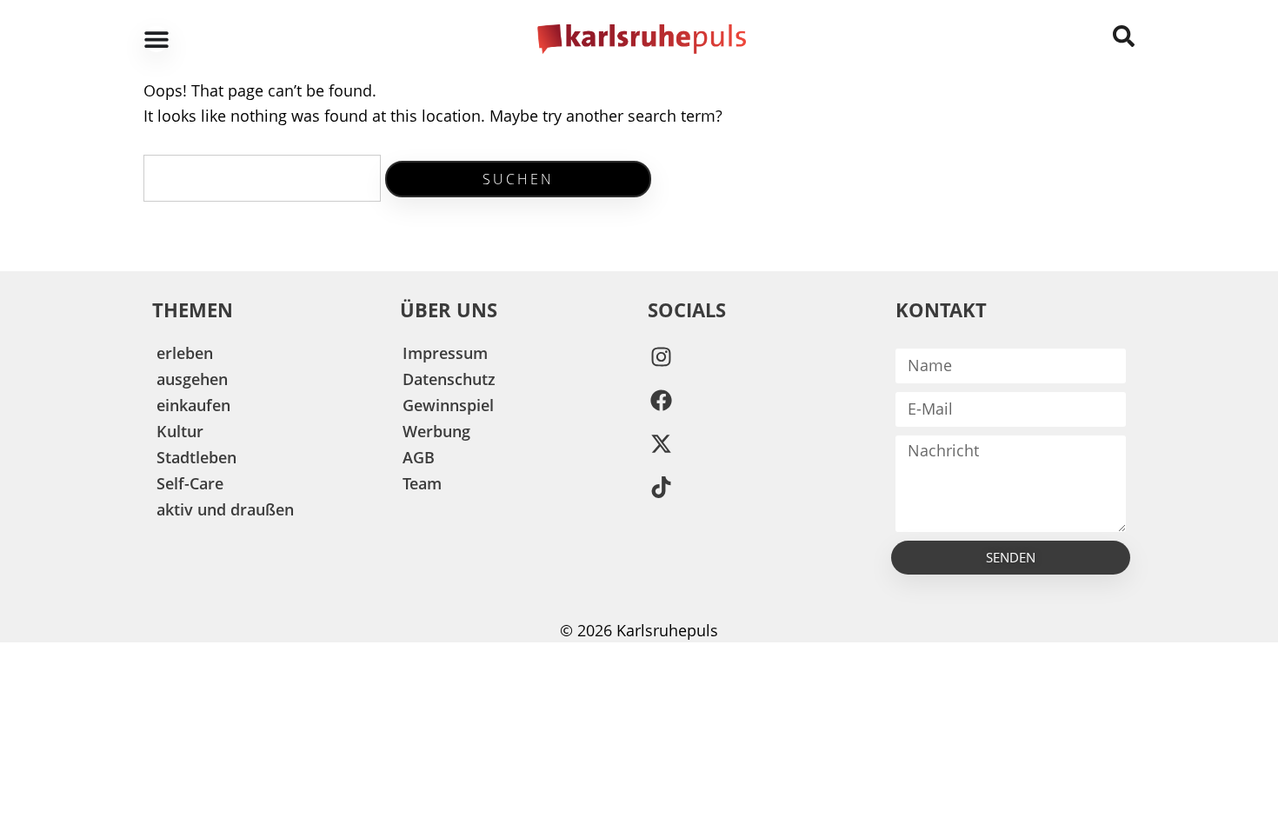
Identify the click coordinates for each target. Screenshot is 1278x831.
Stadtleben (196, 457)
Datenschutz (449, 379)
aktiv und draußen (225, 509)
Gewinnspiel (448, 405)
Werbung (436, 431)
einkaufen (193, 405)
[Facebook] (660, 400)
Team (422, 483)
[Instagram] (660, 357)
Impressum (445, 352)
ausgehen (192, 379)
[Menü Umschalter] (156, 39)
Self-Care (189, 483)
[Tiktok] (660, 487)
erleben (184, 352)
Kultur (179, 431)
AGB (419, 457)
